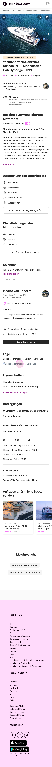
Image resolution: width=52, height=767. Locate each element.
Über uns (13, 627)
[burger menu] (42, 4)
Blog (11, 657)
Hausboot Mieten (17, 715)
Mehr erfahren (15, 431)
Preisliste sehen (11, 274)
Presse (12, 633)
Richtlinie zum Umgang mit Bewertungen (27, 666)
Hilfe (12, 624)
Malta (12, 697)
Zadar (12, 700)
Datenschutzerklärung (19, 639)
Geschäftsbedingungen (20, 645)
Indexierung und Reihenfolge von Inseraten (28, 660)
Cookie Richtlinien (17, 642)
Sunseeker (18, 382)
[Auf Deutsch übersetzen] (27, 123)
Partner (13, 651)
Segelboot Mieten (17, 706)
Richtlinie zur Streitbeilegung (22, 663)
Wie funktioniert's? (17, 630)
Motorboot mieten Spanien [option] (25, 565)
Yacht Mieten (15, 718)
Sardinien (13, 691)
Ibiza (12, 694)
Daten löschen (9, 279)
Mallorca (13, 682)
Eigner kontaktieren (26, 342)
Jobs (12, 654)
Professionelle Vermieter (20, 636)
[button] (40, 17)
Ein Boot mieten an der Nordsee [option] (25, 572)
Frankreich (14, 688)
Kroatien (13, 685)
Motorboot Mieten (17, 709)
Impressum (14, 648)
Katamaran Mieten (17, 712)
